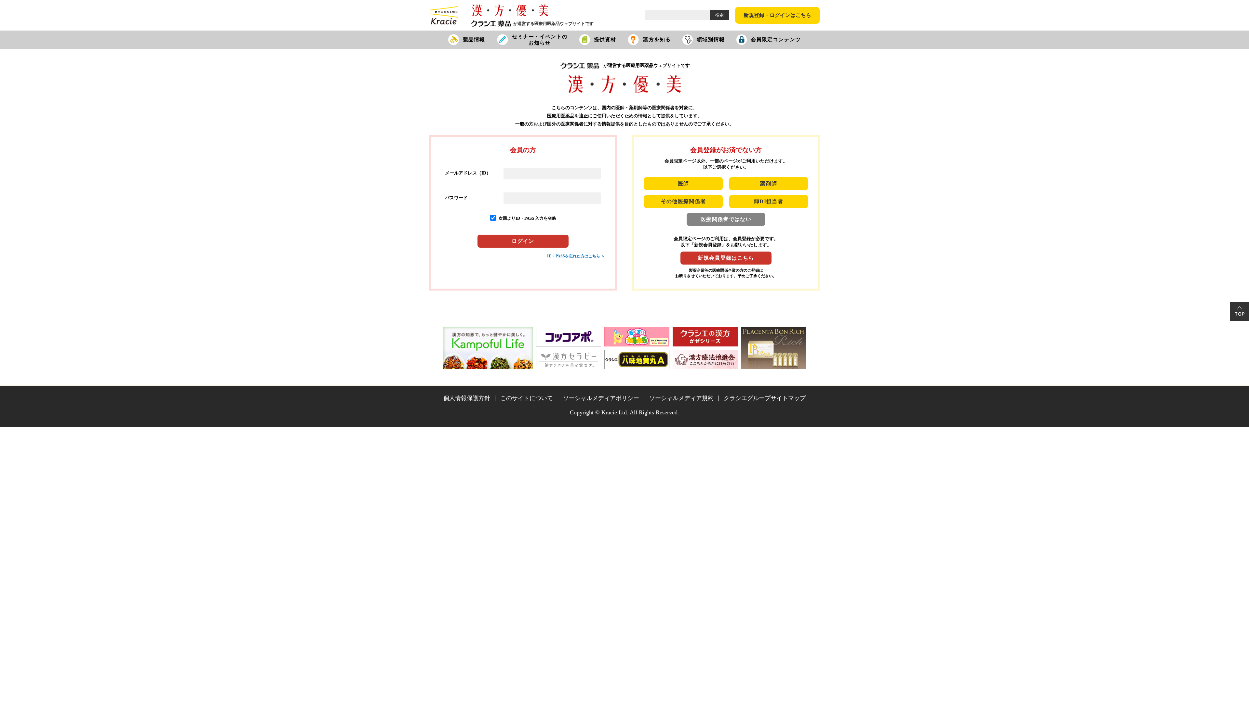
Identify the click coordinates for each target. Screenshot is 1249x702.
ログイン (523, 241)
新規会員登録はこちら (726, 258)
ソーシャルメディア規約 (681, 398)
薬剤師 (768, 183)
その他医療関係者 (683, 201)
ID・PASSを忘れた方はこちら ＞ (576, 256)
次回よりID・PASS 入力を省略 (527, 218)
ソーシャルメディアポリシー (601, 398)
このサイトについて (526, 398)
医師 (683, 183)
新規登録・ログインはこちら (777, 15)
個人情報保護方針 (466, 398)
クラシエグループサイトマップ (765, 398)
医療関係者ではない (726, 219)
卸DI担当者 (768, 201)
